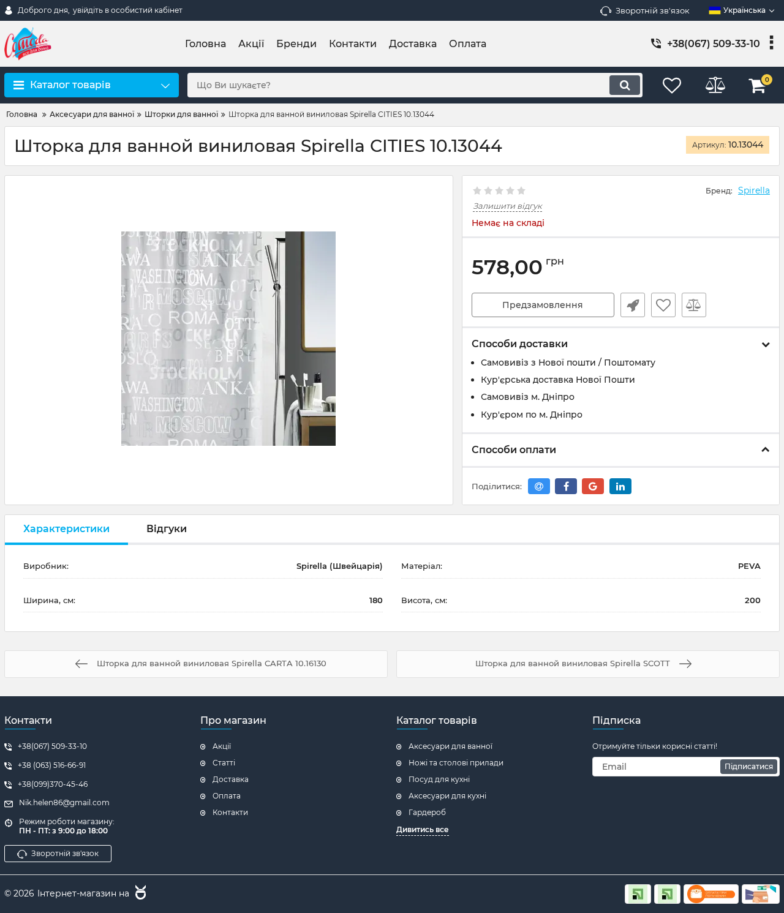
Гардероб (427, 812)
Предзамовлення (542, 304)
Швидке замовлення (632, 305)
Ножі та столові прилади (456, 762)
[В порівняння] (694, 305)
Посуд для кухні (439, 779)
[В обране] (663, 305)
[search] (624, 85)
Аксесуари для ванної (450, 746)
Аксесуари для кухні (447, 795)
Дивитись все (422, 829)
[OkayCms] (139, 894)
